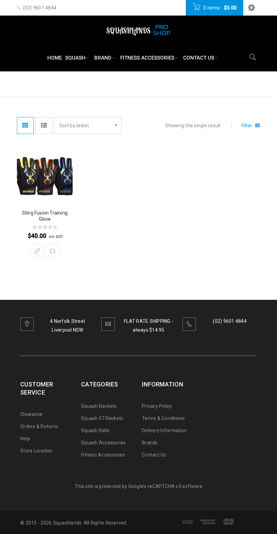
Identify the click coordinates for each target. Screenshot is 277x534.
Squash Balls (95, 430)
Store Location (36, 450)
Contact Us (154, 455)
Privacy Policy (157, 406)
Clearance (31, 414)
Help (25, 438)
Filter (247, 125)
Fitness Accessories (103, 455)
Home (173, 83)
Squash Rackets (99, 406)
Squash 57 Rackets (102, 418)
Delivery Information (164, 430)
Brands (150, 442)
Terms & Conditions (163, 418)
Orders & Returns (39, 426)
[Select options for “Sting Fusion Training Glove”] (37, 251)
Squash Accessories (103, 442)
